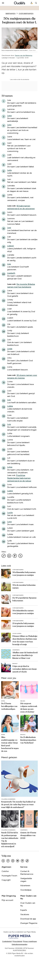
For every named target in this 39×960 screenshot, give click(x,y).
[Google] (3, 860)
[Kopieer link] (4, 556)
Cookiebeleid (7, 941)
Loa (9, 400)
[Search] (36, 3)
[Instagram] (12, 860)
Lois (9, 424)
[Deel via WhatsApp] (9, 556)
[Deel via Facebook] (15, 556)
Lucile (10, 512)
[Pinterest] (22, 860)
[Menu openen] (3, 3)
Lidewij (10, 246)
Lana (9, 115)
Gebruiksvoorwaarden (19, 944)
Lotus (9, 467)
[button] (30, 941)
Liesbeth (11, 273)
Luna (9, 521)
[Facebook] (8, 860)
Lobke (10, 406)
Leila (9, 170)
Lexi (9, 227)
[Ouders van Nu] (19, 3)
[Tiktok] (27, 860)
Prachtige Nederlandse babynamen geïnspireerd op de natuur (19, 478)
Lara (9, 124)
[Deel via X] (20, 556)
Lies (9, 264)
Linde (9, 348)
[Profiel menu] (31, 3)
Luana (10, 491)
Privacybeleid (17, 941)
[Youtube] (17, 860)
